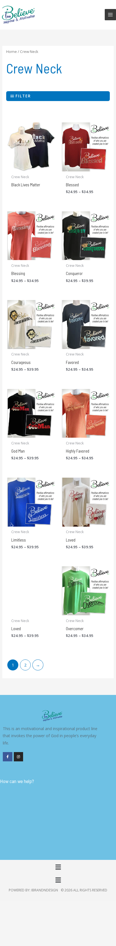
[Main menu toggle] (110, 14)
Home (11, 51)
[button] (58, 867)
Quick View (31, 167)
